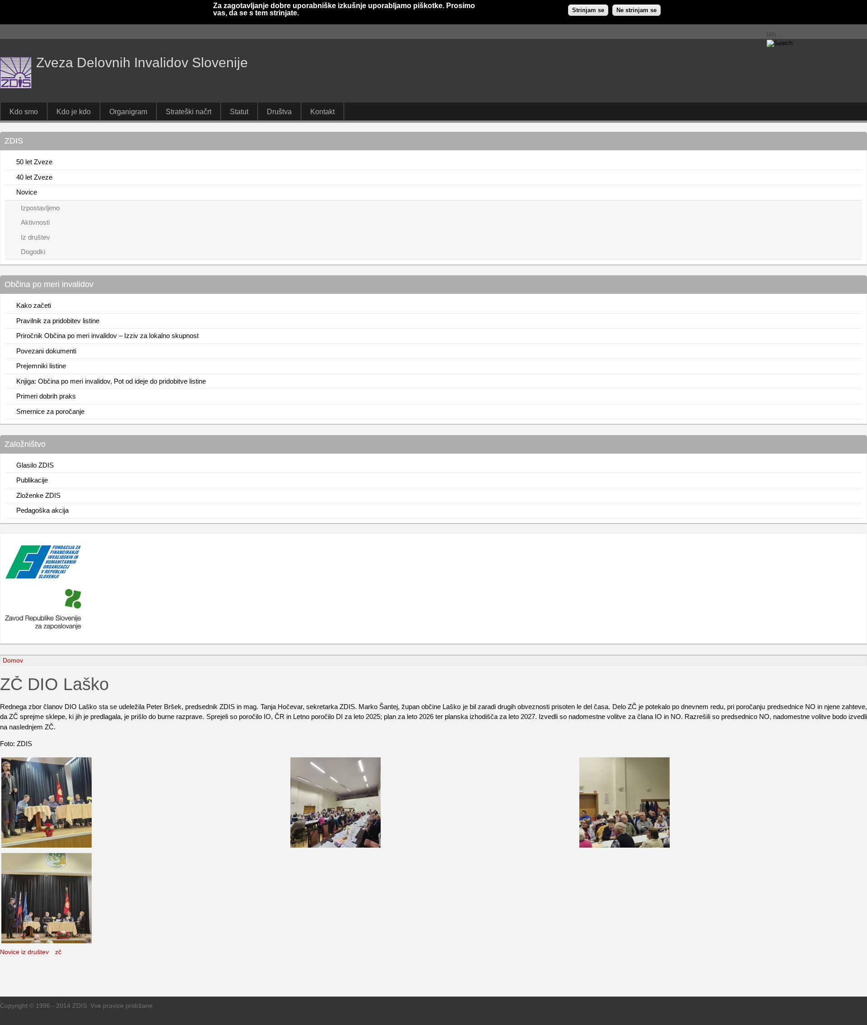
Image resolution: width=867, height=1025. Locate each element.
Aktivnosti (35, 222)
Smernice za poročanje (50, 411)
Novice (26, 192)
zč (58, 952)
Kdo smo (23, 111)
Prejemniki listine (41, 366)
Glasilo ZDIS (35, 465)
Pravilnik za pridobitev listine (57, 321)
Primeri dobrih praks (46, 396)
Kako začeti (33, 305)
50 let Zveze (34, 162)
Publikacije (32, 480)
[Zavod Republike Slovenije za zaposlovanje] (43, 576)
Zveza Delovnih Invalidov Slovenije (142, 62)
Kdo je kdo (73, 111)
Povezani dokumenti (46, 351)
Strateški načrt (188, 111)
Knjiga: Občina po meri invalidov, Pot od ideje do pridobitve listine (111, 381)
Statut (239, 111)
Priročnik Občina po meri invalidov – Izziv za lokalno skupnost (107, 335)
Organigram (128, 111)
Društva (279, 111)
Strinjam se (588, 10)
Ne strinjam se (636, 10)
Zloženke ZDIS (38, 495)
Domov (13, 660)
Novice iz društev (24, 952)
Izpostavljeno (40, 208)
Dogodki (33, 251)
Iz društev (35, 237)
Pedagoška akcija (42, 510)
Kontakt (322, 111)
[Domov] (16, 86)
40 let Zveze (34, 177)
